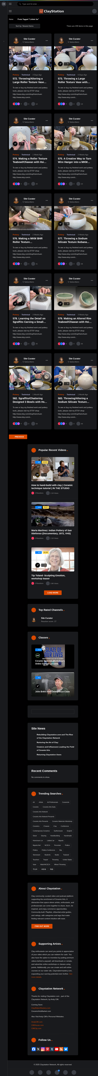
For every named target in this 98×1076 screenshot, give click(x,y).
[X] (38, 1049)
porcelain (57, 845)
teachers (36, 860)
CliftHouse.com (37, 1025)
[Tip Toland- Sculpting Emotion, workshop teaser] (52, 559)
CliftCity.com (36, 1028)
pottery (35, 850)
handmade (68, 836)
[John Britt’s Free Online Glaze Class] (52, 684)
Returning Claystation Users (49, 755)
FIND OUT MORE (42, 926)
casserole (65, 802)
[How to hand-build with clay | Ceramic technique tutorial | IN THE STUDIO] (52, 469)
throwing (55, 860)
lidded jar (50, 840)
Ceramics (36, 826)
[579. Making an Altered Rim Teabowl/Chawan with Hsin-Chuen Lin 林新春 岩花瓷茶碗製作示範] (75, 298)
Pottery (16, 75)
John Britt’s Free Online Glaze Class (52, 692)
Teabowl (66, 855)
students (47, 855)
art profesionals (52, 802)
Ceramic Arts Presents (40, 821)
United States (67, 860)
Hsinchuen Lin (38, 840)
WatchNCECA (45, 864)
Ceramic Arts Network (40, 812)
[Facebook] (34, 1049)
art (34, 802)
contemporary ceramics (41, 831)
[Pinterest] (47, 1049)
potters (67, 845)
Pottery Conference (48, 850)
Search (71, 712)
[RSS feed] (61, 1049)
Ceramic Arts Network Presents (43, 817)
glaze (35, 836)
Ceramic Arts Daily (49, 807)
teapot (45, 860)
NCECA (47, 845)
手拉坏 (35, 869)
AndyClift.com (36, 1022)
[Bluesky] (66, 1049)
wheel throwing (60, 864)
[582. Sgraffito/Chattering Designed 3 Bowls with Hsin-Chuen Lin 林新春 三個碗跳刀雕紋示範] (30, 378)
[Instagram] (43, 1049)
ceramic (36, 807)
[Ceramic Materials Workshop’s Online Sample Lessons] (52, 657)
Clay (55, 826)
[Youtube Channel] (57, 1049)
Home (11, 19)
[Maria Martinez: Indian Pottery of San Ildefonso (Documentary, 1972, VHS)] (52, 514)
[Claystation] (52, 11)
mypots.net (37, 845)
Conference (65, 826)
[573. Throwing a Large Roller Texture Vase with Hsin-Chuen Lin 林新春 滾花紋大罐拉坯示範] (75, 58)
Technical (26, 75)
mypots (60, 840)
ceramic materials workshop (62, 821)
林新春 (43, 869)
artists (41, 802)
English (69, 831)
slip (60, 850)
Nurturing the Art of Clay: (48, 742)
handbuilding (55, 836)
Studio (57, 855)
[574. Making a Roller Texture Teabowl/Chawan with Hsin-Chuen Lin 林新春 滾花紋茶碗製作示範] (30, 138)
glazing (43, 836)
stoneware (36, 855)
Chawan (46, 826)
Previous (19, 437)
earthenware (58, 831)
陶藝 (51, 869)
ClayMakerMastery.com (40, 1008)
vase (34, 864)
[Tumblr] (52, 1049)
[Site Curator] (16, 40)
